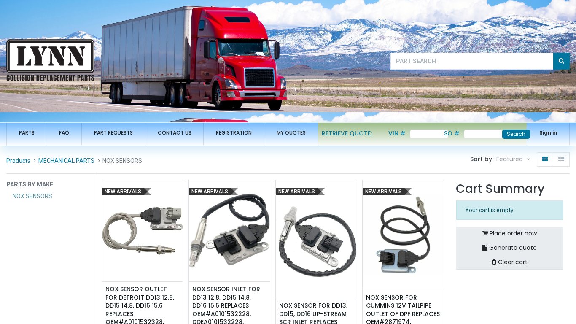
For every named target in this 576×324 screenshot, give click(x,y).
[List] (561, 159)
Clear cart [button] (512, 262)
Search (516, 134)
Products (18, 160)
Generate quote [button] (512, 247)
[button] (513, 159)
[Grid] (545, 159)
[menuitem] (27, 133)
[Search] (561, 61)
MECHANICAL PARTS (66, 160)
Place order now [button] (512, 233)
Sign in (548, 132)
